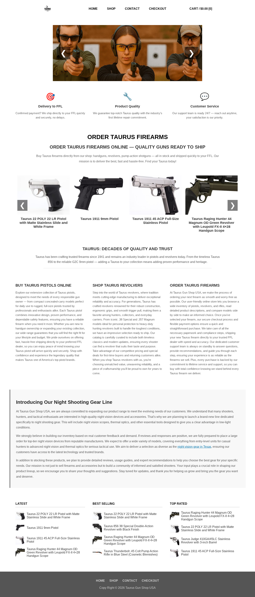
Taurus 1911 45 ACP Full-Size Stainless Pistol (53, 540)
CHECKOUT (157, 8)
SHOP (111, 8)
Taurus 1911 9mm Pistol (42, 527)
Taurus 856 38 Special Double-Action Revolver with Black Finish (128, 528)
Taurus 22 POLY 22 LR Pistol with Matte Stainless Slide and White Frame (53, 515)
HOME (93, 8)
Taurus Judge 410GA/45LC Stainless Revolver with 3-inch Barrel (205, 540)
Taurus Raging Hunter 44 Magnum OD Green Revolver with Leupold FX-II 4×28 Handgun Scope (53, 552)
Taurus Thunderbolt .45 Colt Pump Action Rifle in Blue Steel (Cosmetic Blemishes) (131, 553)
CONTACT (132, 8)
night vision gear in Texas (194, 446)
